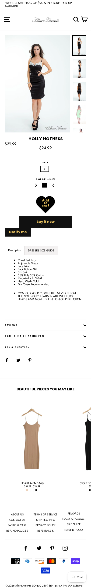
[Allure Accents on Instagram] (65, 548)
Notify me (18, 232)
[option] (37, 84)
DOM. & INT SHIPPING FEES (25, 336)
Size (45, 162)
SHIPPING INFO (45, 520)
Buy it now (45, 221)
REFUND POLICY (74, 530)
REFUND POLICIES (17, 531)
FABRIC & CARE (17, 525)
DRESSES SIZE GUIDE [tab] (41, 250)
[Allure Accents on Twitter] (39, 548)
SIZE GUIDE (74, 524)
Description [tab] (14, 250)
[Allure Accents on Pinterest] (52, 548)
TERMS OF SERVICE (45, 514)
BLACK (44, 185)
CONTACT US (17, 520)
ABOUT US (17, 514)
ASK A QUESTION (17, 347)
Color (45, 179)
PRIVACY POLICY (45, 525)
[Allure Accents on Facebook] (25, 548)
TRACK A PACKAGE (73, 519)
